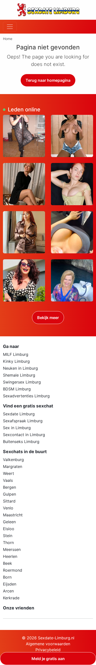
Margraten (12, 466)
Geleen (9, 521)
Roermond (12, 570)
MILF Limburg (15, 354)
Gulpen (9, 494)
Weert (8, 473)
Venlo (8, 507)
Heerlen (10, 556)
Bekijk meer (48, 317)
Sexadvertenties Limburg (26, 395)
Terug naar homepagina (48, 80)
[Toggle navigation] (10, 27)
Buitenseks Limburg (21, 441)
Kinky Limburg (16, 361)
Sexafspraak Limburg (23, 420)
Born (7, 577)
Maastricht (13, 514)
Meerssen (12, 549)
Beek (7, 563)
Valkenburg (13, 459)
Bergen (9, 487)
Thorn (8, 542)
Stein (7, 535)
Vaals (8, 480)
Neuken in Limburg (20, 368)
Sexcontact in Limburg (24, 434)
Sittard (9, 501)
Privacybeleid (48, 649)
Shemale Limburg (19, 375)
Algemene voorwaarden (48, 643)
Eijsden (9, 584)
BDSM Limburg (17, 388)
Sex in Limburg (17, 427)
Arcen (8, 590)
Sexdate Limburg (19, 413)
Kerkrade (11, 597)
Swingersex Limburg (22, 382)
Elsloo (8, 528)
